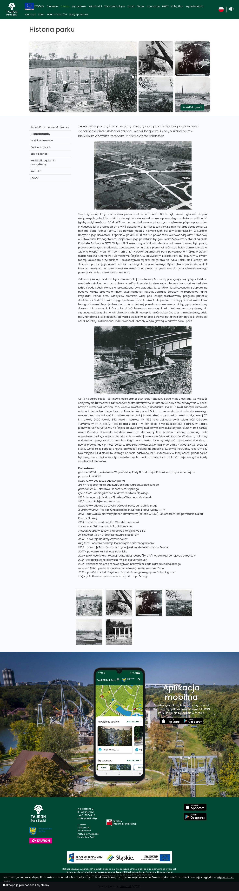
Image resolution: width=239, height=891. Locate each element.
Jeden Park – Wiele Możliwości (50, 127)
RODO (34, 178)
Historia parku (41, 134)
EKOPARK (39, 6)
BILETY (165, 6)
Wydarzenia (79, 6)
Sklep (41, 14)
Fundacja (30, 14)
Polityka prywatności (88, 834)
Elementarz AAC (86, 837)
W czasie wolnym (114, 6)
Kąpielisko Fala (194, 6)
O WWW (82, 824)
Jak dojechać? (40, 154)
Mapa (130, 6)
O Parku (64, 6)
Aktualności (95, 6)
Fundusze (52, 6)
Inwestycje (153, 6)
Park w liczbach (41, 147)
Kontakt (36, 171)
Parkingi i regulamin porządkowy (43, 162)
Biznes (140, 6)
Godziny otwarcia (42, 140)
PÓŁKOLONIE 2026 (57, 14)
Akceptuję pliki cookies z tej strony (27, 885)
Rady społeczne (78, 14)
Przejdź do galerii (192, 107)
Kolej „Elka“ (177, 6)
